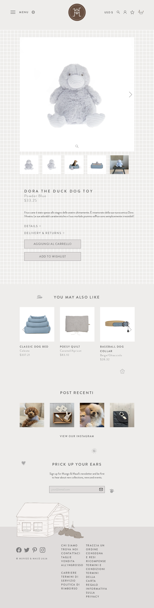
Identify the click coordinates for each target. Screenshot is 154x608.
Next (130, 329)
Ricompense (96, 561)
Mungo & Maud (29, 558)
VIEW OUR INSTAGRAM (77, 436)
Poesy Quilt (70, 346)
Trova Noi (69, 549)
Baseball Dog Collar (112, 349)
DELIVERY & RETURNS (43, 233)
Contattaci (70, 553)
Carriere (69, 573)
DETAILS (31, 226)
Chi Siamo (69, 545)
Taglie (66, 557)
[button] (33, 12)
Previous (24, 329)
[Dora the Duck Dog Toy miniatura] (29, 164)
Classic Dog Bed (34, 346)
